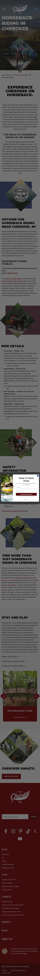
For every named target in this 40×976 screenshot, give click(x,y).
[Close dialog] (38, 476)
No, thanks (26, 499)
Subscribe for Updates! (26, 494)
